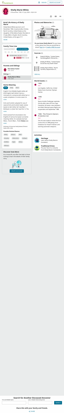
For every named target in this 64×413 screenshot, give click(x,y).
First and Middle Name (8, 400)
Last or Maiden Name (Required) (36, 400)
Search (58, 403)
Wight (13, 142)
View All (37, 74)
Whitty (6, 134)
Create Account (55, 2)
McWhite (6, 142)
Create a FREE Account (53, 47)
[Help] (39, 2)
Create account (16, 171)
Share (33, 411)
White (5, 87)
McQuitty (6, 138)
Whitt (20, 134)
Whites (20, 142)
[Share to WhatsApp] (51, 16)
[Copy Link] (60, 16)
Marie (17, 87)
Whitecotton (15, 138)
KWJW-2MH (34, 12)
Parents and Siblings (23, 49)
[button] (16, 69)
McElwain (24, 138)
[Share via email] (55, 16)
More (5, 40)
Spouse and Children (9, 49)
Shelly (11, 87)
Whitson (13, 134)
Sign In (44, 2)
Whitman (6, 145)
